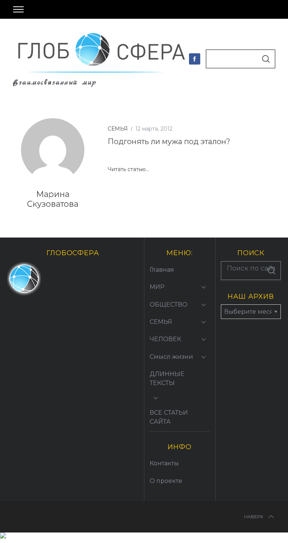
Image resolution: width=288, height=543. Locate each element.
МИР (157, 286)
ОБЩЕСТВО (169, 304)
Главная (162, 269)
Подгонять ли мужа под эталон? (169, 141)
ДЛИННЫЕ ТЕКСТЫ (167, 378)
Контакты (164, 463)
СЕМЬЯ (118, 128)
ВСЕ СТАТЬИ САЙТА (169, 417)
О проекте (166, 480)
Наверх (253, 516)
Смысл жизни (171, 356)
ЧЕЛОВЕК (165, 339)
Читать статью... (128, 169)
